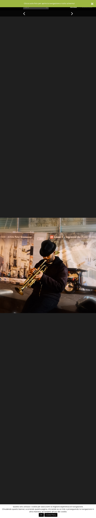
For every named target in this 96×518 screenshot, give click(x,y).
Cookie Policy (51, 515)
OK (41, 515)
